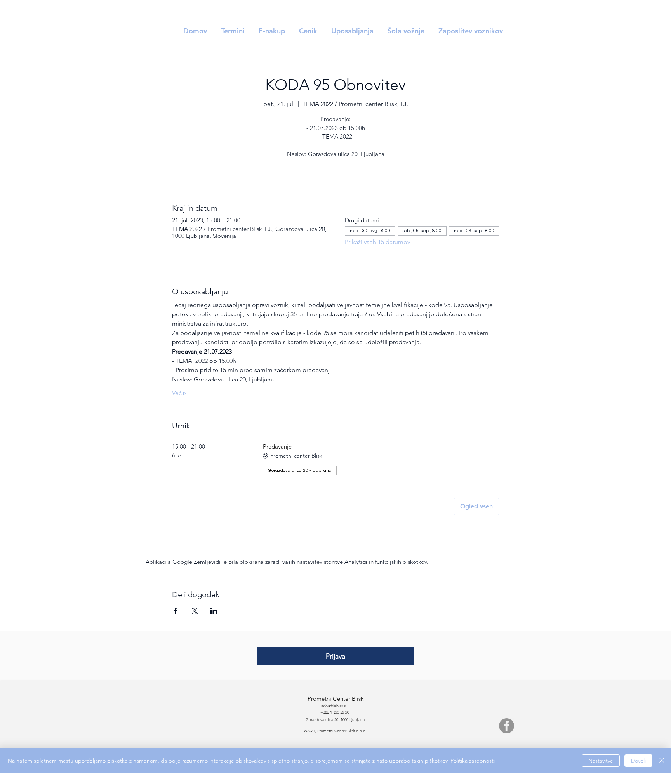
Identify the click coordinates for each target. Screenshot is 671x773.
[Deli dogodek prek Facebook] (175, 611)
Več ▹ (179, 393)
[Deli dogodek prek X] (194, 611)
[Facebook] (506, 725)
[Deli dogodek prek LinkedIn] (213, 611)
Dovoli (638, 760)
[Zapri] (661, 760)
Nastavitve (600, 760)
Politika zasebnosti (472, 760)
